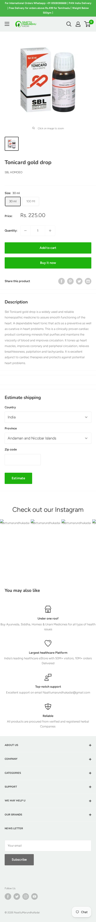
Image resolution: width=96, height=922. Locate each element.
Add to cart (48, 248)
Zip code (11, 449)
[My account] (78, 24)
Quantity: (11, 230)
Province (11, 428)
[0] (87, 24)
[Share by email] (88, 281)
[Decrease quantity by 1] (25, 231)
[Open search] (69, 24)
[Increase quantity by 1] (50, 231)
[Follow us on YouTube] (34, 896)
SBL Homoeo (13, 172)
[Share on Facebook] (61, 281)
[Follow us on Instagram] (25, 896)
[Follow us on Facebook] (8, 896)
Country (10, 407)
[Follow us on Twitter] (17, 896)
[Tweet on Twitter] (79, 281)
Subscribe (19, 860)
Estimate (18, 478)
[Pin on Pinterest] (70, 281)
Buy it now (48, 263)
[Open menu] (7, 24)
